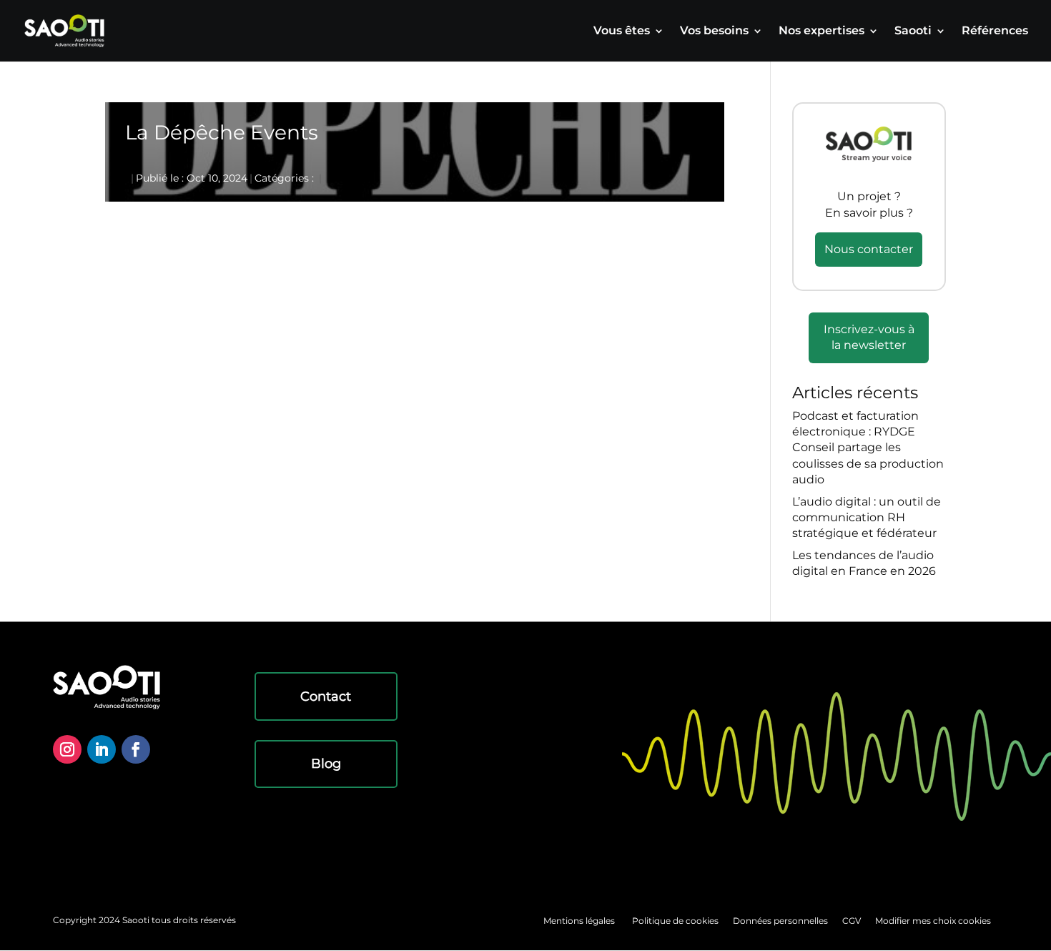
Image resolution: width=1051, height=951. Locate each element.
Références (995, 31)
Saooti (913, 31)
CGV (851, 920)
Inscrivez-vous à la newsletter (869, 337)
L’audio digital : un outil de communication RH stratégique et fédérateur (866, 518)
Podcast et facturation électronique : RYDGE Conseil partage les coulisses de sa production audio (868, 448)
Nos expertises (821, 31)
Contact (325, 696)
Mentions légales (579, 920)
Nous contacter (868, 249)
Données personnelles (780, 920)
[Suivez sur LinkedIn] (101, 749)
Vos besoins (714, 31)
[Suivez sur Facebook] (136, 749)
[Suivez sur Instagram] (67, 749)
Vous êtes (621, 31)
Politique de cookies (675, 920)
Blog (326, 764)
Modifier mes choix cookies (933, 920)
